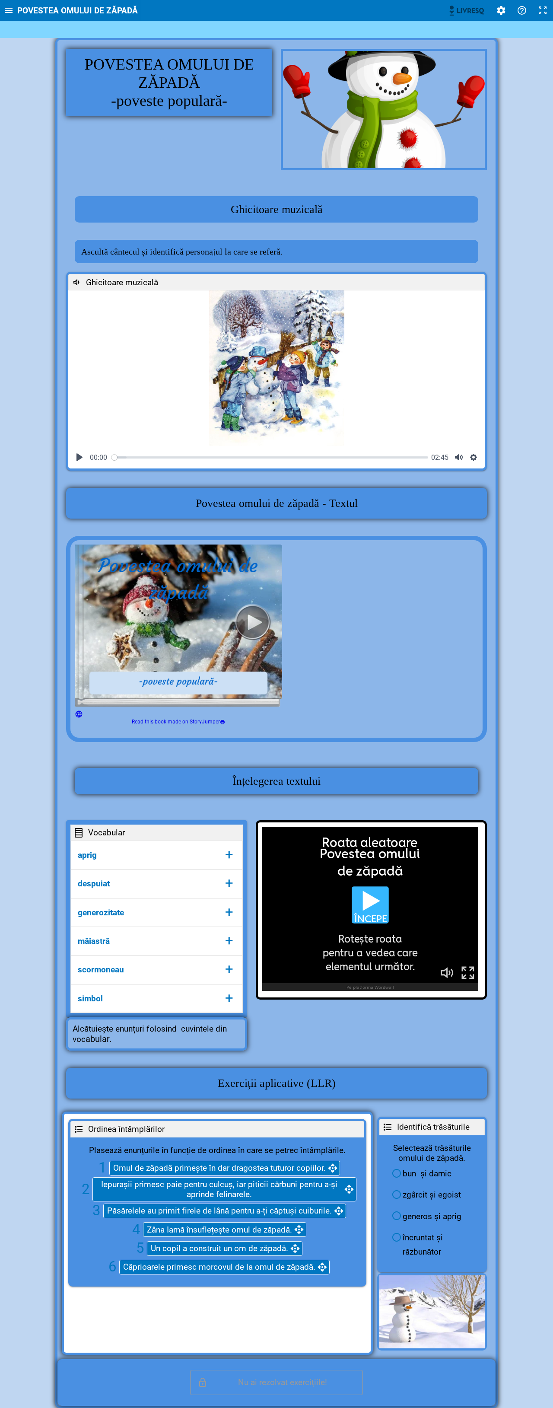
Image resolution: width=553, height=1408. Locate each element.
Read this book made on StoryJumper (176, 722)
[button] (156, 855)
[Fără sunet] (459, 457)
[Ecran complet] (542, 10)
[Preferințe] (501, 10)
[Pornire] (79, 457)
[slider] (269, 457)
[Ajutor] (522, 10)
